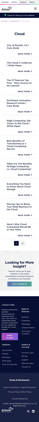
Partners (32, 2)
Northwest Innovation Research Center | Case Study (19, 103)
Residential (5, 2)
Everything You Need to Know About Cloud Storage (19, 186)
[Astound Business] (7, 8)
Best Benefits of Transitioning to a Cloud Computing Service (16, 145)
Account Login (28, 353)
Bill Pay (25, 356)
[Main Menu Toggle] (35, 8)
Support (25, 360)
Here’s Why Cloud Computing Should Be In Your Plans (19, 227)
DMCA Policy (26, 392)
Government (7, 350)
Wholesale (26, 324)
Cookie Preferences (20, 399)
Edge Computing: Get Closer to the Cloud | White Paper (19, 123)
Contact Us (26, 367)
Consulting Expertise (26, 332)
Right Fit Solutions (25, 310)
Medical (5, 354)
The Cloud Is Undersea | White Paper (19, 64)
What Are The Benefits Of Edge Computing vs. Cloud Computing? (19, 166)
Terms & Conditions (11, 387)
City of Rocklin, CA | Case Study (18, 46)
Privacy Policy (13, 392)
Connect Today (8, 305)
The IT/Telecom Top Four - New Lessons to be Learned (19, 83)
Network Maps (27, 363)
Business (14, 2)
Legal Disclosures (28, 387)
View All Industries (9, 364)
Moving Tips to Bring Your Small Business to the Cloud (19, 207)
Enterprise (23, 2)
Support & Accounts (26, 346)
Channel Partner (28, 328)
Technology (6, 361)
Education (6, 357)
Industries (6, 345)
